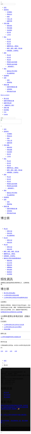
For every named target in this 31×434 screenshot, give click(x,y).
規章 (5, 78)
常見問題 (9, 274)
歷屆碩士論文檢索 (12, 62)
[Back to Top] (1, 432)
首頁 (5, 7)
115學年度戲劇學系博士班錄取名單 (11, 337)
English (6, 114)
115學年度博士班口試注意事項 (12, 327)
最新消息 (9, 25)
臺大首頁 (6, 98)
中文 (5, 112)
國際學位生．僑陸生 (12, 46)
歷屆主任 (9, 14)
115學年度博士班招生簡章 (11, 295)
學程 (5, 69)
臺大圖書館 (7, 397)
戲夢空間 (9, 21)
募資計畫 (6, 84)
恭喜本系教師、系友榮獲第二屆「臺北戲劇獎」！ (14, 421)
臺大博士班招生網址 (9, 293)
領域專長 (6, 75)
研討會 (9, 32)
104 (6, 351)
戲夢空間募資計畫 (12, 87)
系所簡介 (6, 10)
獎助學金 (9, 82)
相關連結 (9, 267)
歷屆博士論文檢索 (12, 64)
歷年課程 (9, 269)
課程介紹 (9, 231)
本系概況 (9, 12)
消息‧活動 (6, 23)
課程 (5, 53)
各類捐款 (9, 89)
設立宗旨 (9, 263)
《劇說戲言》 (11, 66)
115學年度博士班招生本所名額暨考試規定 (16, 297)
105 (11, 351)
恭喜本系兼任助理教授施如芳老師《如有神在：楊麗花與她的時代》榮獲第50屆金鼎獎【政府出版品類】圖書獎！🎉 (14, 407)
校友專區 (6, 110)
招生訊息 (9, 233)
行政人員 (9, 19)
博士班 (9, 44)
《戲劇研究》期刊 (9, 105)
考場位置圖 (7, 329)
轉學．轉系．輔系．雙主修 (14, 48)
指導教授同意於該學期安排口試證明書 (11, 312)
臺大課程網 (7, 395)
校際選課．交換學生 (12, 50)
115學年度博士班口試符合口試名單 (14, 325)
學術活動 (9, 28)
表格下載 (6, 107)
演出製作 (9, 30)
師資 (8, 16)
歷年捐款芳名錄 (11, 91)
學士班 (9, 39)
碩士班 (9, 41)
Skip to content (5, 95)
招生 (5, 37)
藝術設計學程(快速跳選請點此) (12, 258)
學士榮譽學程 (11, 73)
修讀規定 (9, 272)
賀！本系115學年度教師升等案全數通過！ (14, 415)
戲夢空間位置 (7, 103)
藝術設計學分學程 (12, 71)
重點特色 (9, 265)
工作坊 (9, 35)
